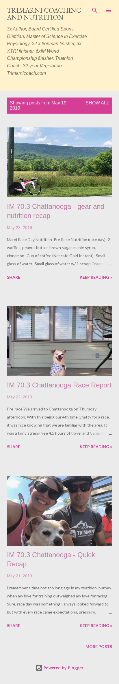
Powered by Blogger (62, 667)
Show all (97, 102)
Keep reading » (96, 277)
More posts (98, 646)
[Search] (94, 10)
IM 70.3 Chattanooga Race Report (59, 385)
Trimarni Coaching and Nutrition (44, 14)
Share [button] (13, 277)
